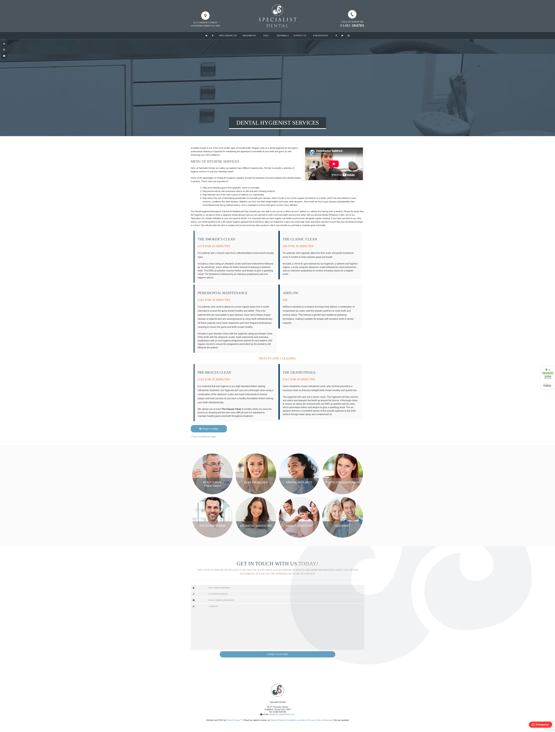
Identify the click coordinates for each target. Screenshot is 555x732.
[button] (540, 725)
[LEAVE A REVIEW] (4, 44)
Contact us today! (209, 428)
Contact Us (299, 36)
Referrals (283, 36)
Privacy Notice (315, 720)
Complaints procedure (296, 720)
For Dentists (320, 36)
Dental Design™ (234, 720)
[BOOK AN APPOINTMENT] (4, 50)
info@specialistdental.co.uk (282, 714)
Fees (265, 36)
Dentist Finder (277, 720)
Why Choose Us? (228, 36)
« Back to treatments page (203, 436)
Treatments (249, 36)
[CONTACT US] (4, 56)
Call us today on (352, 24)
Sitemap (328, 720)
